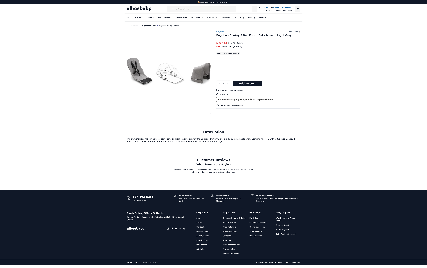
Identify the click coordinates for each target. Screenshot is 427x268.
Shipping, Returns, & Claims (234, 218)
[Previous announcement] (127, 2)
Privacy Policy (229, 249)
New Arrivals (201, 245)
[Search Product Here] (170, 9)
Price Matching (229, 227)
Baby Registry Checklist (286, 234)
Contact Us (227, 236)
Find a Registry (282, 229)
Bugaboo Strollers (149, 26)
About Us (227, 240)
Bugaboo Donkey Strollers (169, 26)
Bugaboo (134, 26)
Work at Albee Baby (231, 245)
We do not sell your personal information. (142, 262)
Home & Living (202, 231)
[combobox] (201, 9)
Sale (198, 218)
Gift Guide (200, 249)
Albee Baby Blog (230, 231)
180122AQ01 (293, 31)
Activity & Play (202, 236)
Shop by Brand (202, 240)
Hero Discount (255, 236)
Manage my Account (258, 222)
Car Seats (200, 227)
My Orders (253, 218)
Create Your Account (282, 8)
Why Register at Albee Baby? (285, 219)
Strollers (199, 222)
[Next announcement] (299, 2)
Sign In (267, 8)
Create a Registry (283, 225)
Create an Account (257, 227)
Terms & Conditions (231, 253)
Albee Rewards (255, 231)
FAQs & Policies (229, 222)
